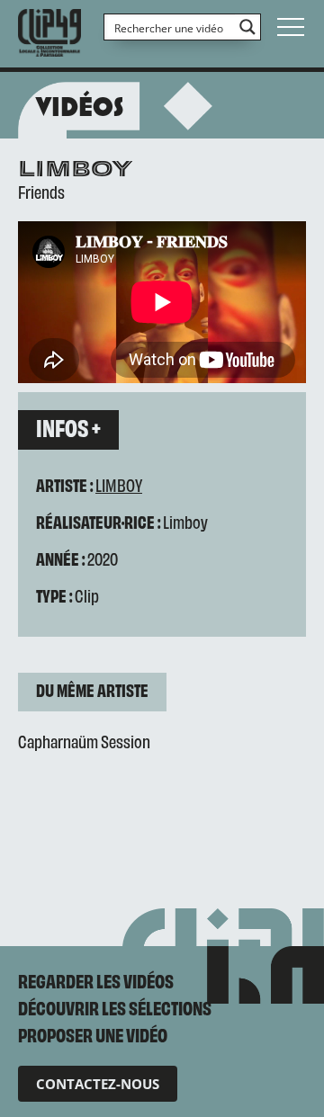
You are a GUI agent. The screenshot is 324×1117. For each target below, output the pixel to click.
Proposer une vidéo (92, 1034)
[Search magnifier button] (247, 27)
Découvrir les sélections (115, 1007)
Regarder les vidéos (96, 980)
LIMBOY (118, 484)
